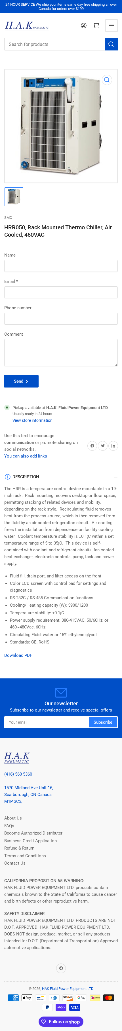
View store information (32, 420)
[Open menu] (111, 25)
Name (10, 255)
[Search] (111, 44)
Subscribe (103, 722)
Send (18, 381)
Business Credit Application (30, 840)
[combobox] (61, 44)
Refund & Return (19, 848)
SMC (8, 217)
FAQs (9, 825)
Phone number (17, 307)
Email (11, 281)
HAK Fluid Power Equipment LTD (68, 988)
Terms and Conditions (25, 855)
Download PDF (18, 655)
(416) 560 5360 (18, 774)
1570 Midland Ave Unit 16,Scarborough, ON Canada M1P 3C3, (28, 794)
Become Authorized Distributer (33, 833)
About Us (13, 818)
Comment (13, 334)
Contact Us (15, 863)
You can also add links (25, 456)
